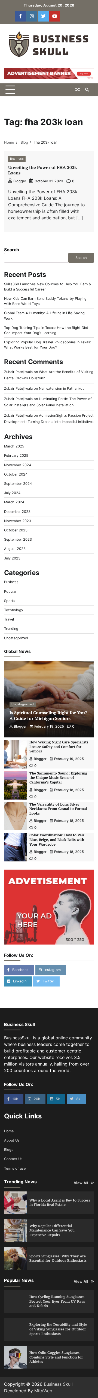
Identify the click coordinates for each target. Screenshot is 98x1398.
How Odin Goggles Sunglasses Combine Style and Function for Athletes (56, 1357)
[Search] (87, 90)
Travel (9, 619)
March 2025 (14, 446)
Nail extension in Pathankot (61, 388)
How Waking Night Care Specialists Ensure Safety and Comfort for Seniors (58, 747)
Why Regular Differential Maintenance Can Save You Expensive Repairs (52, 1230)
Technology (13, 610)
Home (9, 1131)
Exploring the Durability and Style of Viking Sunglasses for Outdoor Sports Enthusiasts (58, 1329)
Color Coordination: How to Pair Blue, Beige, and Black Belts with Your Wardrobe (56, 839)
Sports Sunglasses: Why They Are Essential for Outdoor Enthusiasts (58, 1258)
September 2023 (18, 539)
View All (81, 1183)
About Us (12, 1140)
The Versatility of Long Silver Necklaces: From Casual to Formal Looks (58, 809)
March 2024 (14, 502)
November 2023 (17, 521)
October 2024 (15, 474)
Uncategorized (16, 638)
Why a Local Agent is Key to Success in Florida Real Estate (59, 1202)
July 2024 (12, 493)
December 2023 (17, 512)
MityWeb (43, 1390)
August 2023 (15, 549)
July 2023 (12, 558)
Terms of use (15, 1168)
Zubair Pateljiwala (18, 372)
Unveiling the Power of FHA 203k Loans (42, 170)
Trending (11, 629)
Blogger (19, 181)
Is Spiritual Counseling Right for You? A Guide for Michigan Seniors (48, 715)
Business (17, 159)
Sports (9, 601)
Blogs (8, 1150)
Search (11, 249)
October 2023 (15, 530)
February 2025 (16, 455)
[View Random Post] (78, 90)
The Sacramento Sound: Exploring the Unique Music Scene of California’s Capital (58, 778)
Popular (10, 591)
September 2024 (18, 484)
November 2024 (17, 465)
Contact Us (13, 1159)
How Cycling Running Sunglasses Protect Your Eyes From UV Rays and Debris (57, 1301)
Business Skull (58, 1384)
